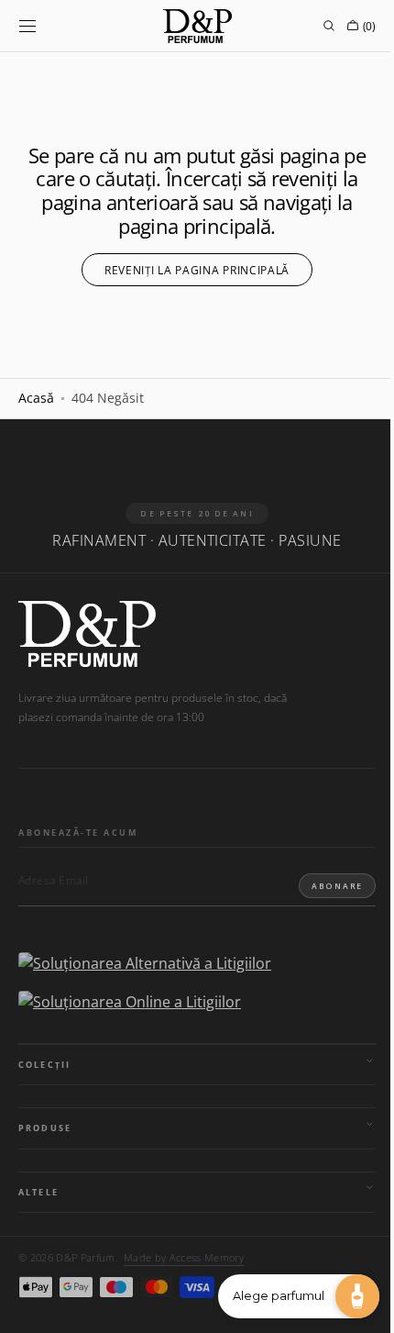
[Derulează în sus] (27, 1305)
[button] (27, 26)
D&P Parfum (85, 1257)
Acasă (36, 397)
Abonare (323, 886)
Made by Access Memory (184, 1257)
